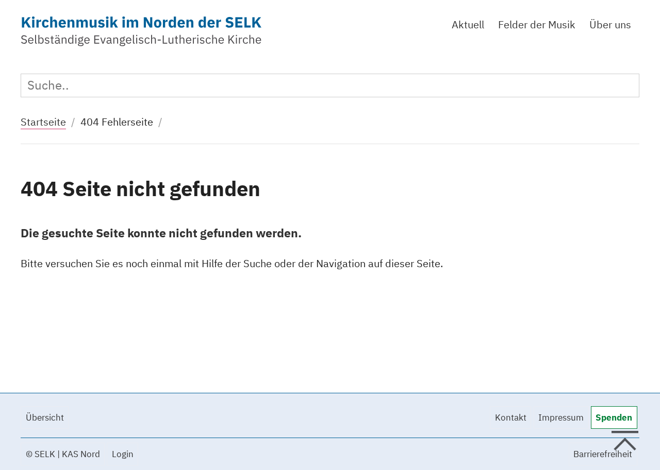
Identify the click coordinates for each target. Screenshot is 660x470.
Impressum (561, 417)
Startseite (43, 122)
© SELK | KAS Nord (63, 454)
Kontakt (510, 417)
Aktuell (468, 24)
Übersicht (45, 417)
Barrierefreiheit (602, 454)
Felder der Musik (536, 24)
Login (123, 454)
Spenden (614, 417)
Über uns (610, 24)
